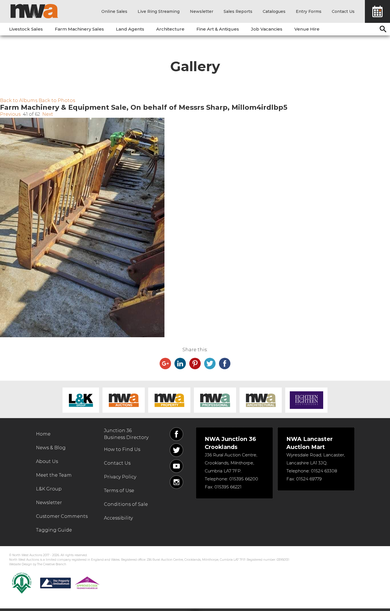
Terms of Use (119, 490)
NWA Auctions (123, 400)
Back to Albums (18, 100)
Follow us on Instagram (176, 482)
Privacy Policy (120, 477)
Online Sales (114, 11)
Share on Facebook (224, 363)
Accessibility (118, 518)
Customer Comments (62, 516)
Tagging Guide (54, 530)
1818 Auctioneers (306, 400)
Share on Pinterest (195, 363)
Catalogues (274, 11)
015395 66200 (243, 479)
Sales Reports (238, 11)
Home (43, 434)
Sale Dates (377, 11)
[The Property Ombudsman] (70, 583)
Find (383, 29)
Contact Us (343, 11)
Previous (10, 114)
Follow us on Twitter (176, 450)
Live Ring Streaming (159, 11)
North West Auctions (34, 11)
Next (47, 114)
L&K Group (81, 400)
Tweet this (210, 363)
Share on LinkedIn (180, 363)
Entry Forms (308, 11)
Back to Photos (57, 100)
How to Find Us (122, 449)
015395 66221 (228, 487)
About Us (47, 461)
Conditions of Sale (126, 504)
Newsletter (201, 11)
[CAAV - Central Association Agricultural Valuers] (21, 583)
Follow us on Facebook (176, 434)
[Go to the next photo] (195, 227)
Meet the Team (54, 475)
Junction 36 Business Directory (126, 434)
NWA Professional (215, 400)
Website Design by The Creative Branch (37, 564)
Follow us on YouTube (176, 466)
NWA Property (169, 400)
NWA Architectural (261, 400)
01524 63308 (324, 471)
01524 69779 (309, 479)
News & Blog (51, 447)
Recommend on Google (165, 363)
